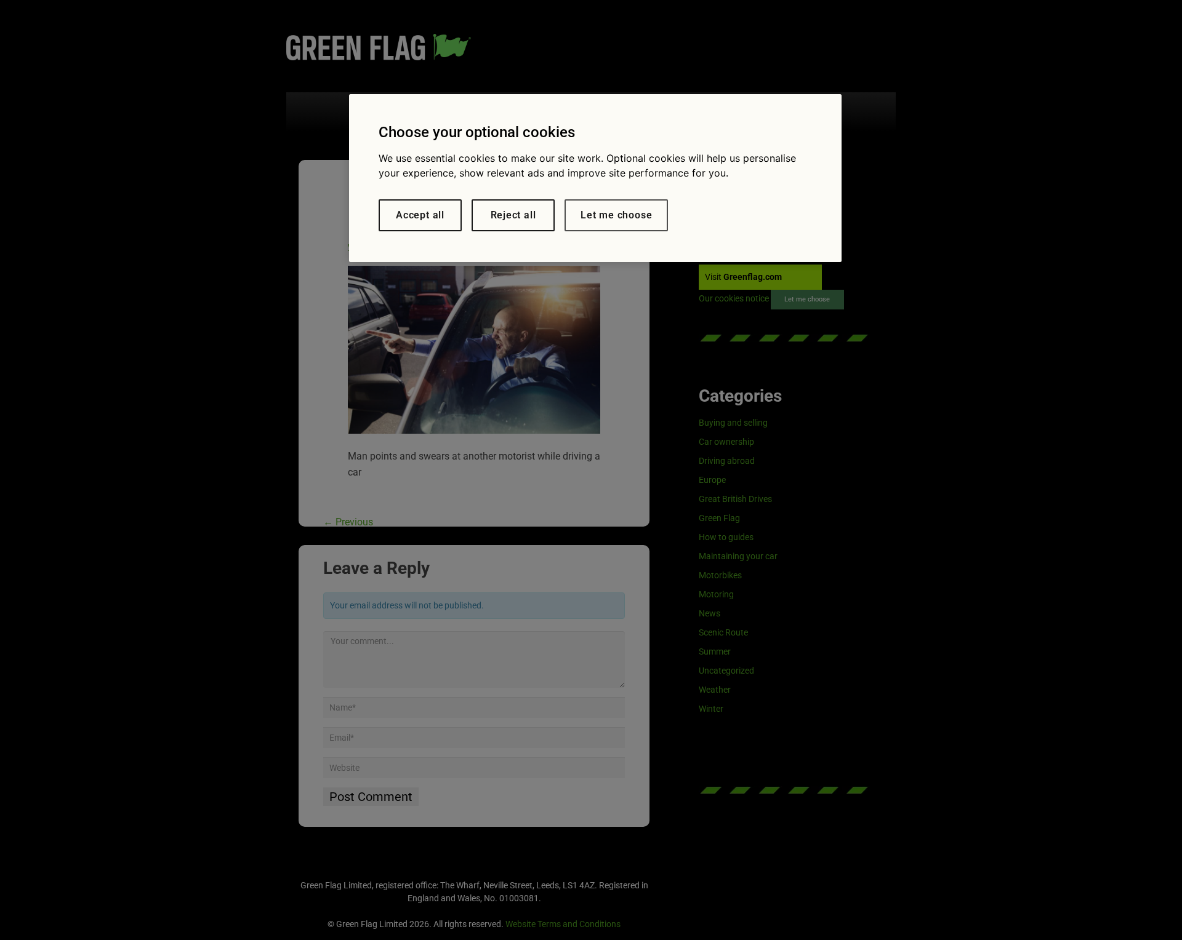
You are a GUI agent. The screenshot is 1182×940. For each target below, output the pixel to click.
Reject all (513, 215)
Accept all (420, 215)
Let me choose (616, 215)
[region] (595, 178)
